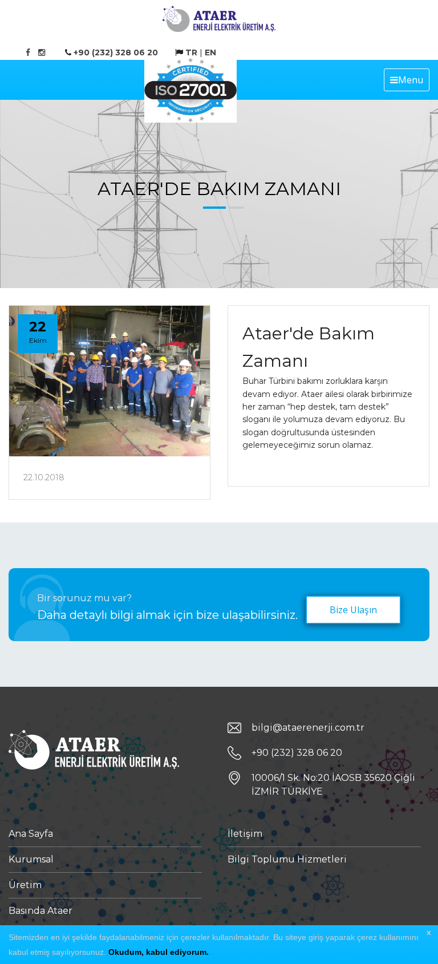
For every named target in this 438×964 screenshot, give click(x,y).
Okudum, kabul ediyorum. (158, 952)
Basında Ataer (40, 910)
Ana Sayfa (31, 833)
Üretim (25, 885)
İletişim (245, 833)
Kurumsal (31, 859)
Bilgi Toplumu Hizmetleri (287, 859)
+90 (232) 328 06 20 (116, 52)
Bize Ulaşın (353, 609)
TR (191, 52)
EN (210, 52)
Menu (410, 80)
